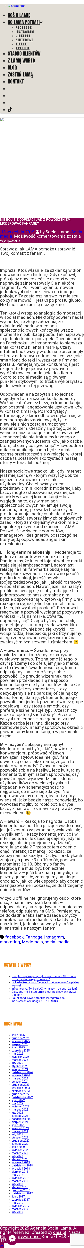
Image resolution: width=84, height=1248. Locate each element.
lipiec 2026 (18, 1035)
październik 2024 (22, 1072)
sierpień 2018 (20, 1171)
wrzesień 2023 (21, 1087)
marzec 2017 (20, 1209)
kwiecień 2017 (20, 1205)
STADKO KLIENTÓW (24, 53)
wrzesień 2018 (21, 1168)
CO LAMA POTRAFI (24, 22)
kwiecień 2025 (20, 1056)
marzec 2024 (20, 1078)
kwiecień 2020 (20, 1150)
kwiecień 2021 (20, 1128)
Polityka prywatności (20, 1236)
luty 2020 (17, 1156)
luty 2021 (17, 1134)
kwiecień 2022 (20, 1106)
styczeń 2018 (20, 1187)
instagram (54, 937)
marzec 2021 (20, 1131)
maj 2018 (17, 1174)
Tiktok (21, 44)
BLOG (12, 67)
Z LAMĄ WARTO (21, 60)
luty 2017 (17, 1212)
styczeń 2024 (20, 1081)
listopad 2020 (20, 1143)
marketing (10, 941)
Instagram (25, 32)
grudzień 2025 (20, 1038)
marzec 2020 (20, 1153)
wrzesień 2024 (21, 1075)
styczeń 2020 (20, 1159)
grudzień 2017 (20, 1190)
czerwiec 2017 (21, 1199)
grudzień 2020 (20, 1140)
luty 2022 (17, 1112)
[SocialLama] (16, 5)
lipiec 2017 (18, 1196)
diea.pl (59, 1232)
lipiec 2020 (18, 1146)
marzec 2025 (20, 1059)
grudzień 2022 (20, 1094)
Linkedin (23, 36)
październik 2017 (22, 1193)
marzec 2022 (20, 1109)
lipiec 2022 (18, 1100)
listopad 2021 (20, 1115)
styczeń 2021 (20, 1137)
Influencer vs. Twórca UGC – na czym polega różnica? (44, 988)
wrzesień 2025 (21, 1041)
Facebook (24, 28)
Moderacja (32, 941)
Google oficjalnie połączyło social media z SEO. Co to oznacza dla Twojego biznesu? (44, 978)
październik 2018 (22, 1165)
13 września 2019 (17, 231)
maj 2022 (17, 1103)
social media (57, 941)
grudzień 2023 (20, 1084)
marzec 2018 (20, 1181)
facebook (14, 937)
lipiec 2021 (18, 1125)
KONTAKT (16, 81)
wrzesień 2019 (21, 1162)
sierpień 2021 (20, 1122)
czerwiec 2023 (21, 1090)
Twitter (22, 48)
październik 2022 (22, 1097)
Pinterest (24, 40)
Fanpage (34, 937)
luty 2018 (17, 1184)
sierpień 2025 (20, 1044)
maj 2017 (17, 1202)
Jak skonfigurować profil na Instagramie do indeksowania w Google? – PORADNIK (38, 999)
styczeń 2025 (20, 1066)
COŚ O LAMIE (19, 15)
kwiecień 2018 (20, 1177)
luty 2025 (17, 1063)
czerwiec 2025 (21, 1050)
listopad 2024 (20, 1069)
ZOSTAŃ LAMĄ (20, 74)
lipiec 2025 (18, 1047)
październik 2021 (22, 1118)
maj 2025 (17, 1053)
